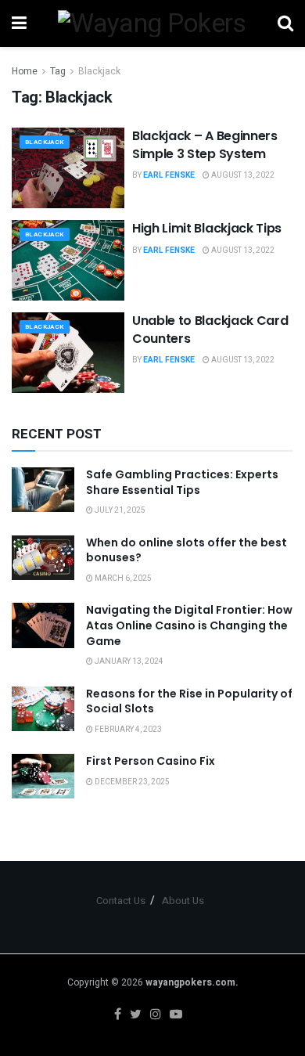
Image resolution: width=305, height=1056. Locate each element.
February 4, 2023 (127, 729)
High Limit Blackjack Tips (207, 228)
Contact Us (120, 900)
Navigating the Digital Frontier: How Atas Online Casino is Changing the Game (189, 625)
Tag (58, 71)
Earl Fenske (169, 175)
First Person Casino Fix (150, 761)
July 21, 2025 (119, 510)
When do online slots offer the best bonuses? (186, 550)
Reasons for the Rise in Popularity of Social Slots (189, 701)
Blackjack (99, 71)
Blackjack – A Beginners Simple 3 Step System (205, 144)
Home (25, 71)
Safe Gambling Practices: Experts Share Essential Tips (182, 482)
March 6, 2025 (122, 578)
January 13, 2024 (128, 661)
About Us (183, 900)
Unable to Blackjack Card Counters (210, 329)
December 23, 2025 (131, 782)
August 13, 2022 (242, 175)
